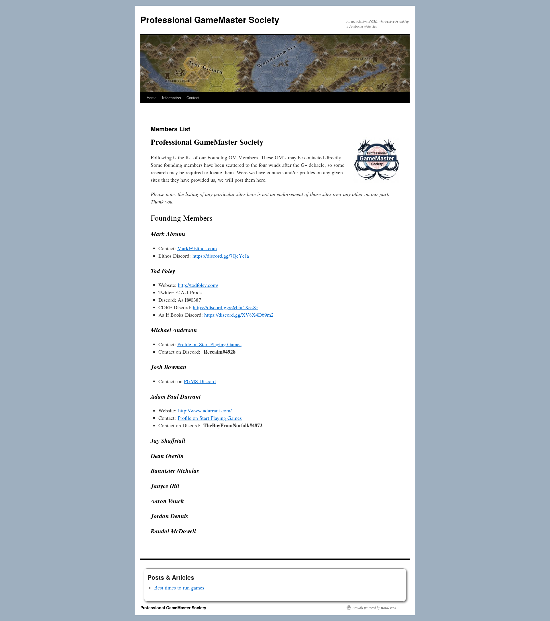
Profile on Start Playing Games (209, 344)
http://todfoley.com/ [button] (198, 284)
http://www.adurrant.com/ (205, 410)
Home (151, 97)
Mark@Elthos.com (197, 248)
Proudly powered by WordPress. (374, 607)
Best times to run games (179, 587)
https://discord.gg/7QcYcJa (220, 255)
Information (171, 97)
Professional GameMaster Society (209, 19)
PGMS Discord (200, 381)
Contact (192, 97)
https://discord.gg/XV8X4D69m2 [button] (239, 314)
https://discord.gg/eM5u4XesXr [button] (225, 307)
